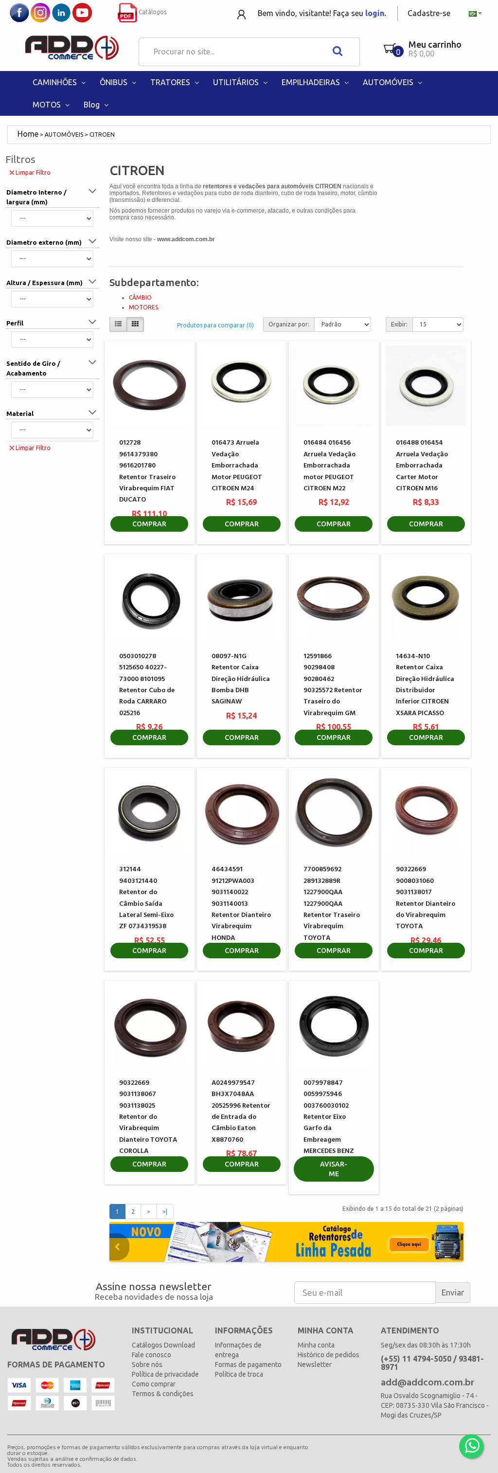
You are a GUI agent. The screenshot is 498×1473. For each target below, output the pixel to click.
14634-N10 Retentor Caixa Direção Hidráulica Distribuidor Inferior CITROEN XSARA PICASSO (425, 685)
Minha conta (316, 1345)
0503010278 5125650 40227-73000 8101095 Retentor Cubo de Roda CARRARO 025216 (147, 685)
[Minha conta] (242, 14)
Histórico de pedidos (328, 1355)
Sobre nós (147, 1364)
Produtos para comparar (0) (215, 325)
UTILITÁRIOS (237, 82)
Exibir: (399, 324)
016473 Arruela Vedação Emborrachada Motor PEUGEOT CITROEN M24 (237, 465)
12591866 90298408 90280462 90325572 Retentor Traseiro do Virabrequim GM (332, 685)
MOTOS (48, 104)
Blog (93, 104)
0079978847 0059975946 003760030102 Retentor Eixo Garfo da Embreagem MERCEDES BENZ (328, 1117)
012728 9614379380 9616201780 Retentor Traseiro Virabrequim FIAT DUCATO (147, 471)
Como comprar (154, 1384)
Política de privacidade (165, 1374)
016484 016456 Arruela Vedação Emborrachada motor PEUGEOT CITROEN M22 (329, 465)
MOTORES (143, 307)
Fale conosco (151, 1355)
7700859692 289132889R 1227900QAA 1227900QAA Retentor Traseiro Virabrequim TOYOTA (331, 903)
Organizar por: (288, 324)
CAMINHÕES (56, 82)
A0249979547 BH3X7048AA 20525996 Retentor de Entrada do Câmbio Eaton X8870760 (241, 1112)
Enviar (453, 1292)
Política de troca (239, 1374)
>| (164, 1211)
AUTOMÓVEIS (389, 82)
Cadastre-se (429, 13)
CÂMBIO (140, 297)
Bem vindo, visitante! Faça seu (322, 13)
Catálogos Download (163, 1345)
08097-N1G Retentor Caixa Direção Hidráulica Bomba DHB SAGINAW (241, 679)
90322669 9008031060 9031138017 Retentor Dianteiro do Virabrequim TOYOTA (425, 898)
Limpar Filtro (33, 172)
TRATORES (171, 82)
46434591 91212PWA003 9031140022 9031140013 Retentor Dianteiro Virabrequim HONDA (241, 903)
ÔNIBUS (114, 82)
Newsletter (315, 1364)
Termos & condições (163, 1394)
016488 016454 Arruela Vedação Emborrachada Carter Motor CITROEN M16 (422, 465)
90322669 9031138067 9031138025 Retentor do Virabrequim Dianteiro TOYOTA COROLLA (148, 1117)
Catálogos (151, 12)
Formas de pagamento (248, 1364)
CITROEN (102, 134)
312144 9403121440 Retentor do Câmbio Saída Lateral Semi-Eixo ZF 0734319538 (146, 898)
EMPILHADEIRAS (312, 82)
